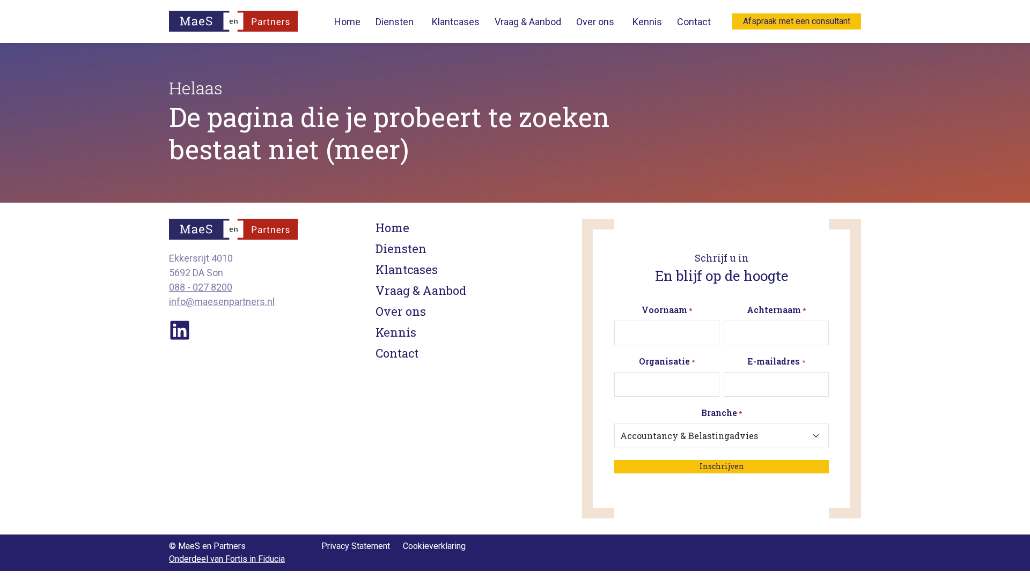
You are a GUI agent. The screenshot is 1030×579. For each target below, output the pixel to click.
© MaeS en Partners (207, 546)
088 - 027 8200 (200, 287)
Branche (721, 412)
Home (347, 21)
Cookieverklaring (434, 546)
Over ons (595, 21)
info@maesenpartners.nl (222, 301)
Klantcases (456, 21)
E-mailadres (776, 361)
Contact (694, 21)
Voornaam (667, 309)
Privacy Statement (355, 546)
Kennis (647, 21)
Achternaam (776, 309)
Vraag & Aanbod (528, 21)
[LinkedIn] (179, 329)
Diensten (395, 21)
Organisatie (667, 361)
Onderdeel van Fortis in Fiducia (227, 559)
